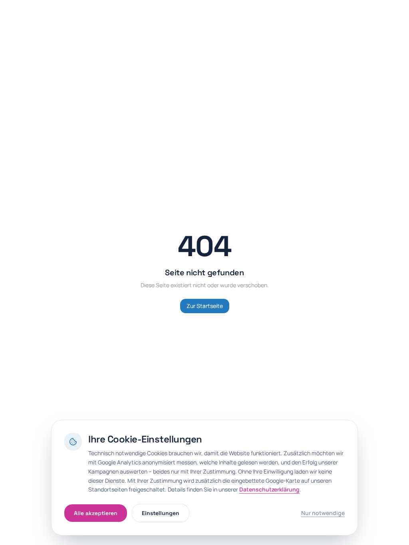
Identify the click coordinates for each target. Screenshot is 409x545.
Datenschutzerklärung (269, 489)
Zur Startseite (205, 306)
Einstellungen (160, 513)
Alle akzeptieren (95, 513)
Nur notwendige (323, 513)
